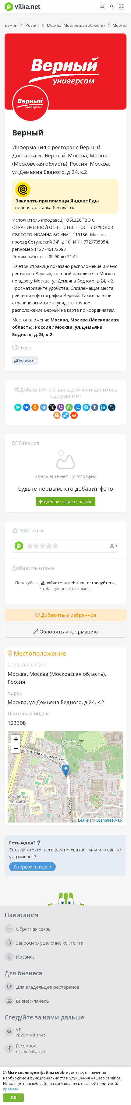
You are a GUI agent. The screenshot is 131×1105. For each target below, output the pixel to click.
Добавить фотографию (67, 501)
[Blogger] (57, 415)
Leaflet (83, 820)
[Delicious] (65, 415)
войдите (53, 582)
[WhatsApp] (69, 407)
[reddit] (74, 415)
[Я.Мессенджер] (18, 407)
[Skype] (86, 407)
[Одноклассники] (35, 407)
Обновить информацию (68, 631)
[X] (52, 407)
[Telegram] (43, 407)
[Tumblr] (94, 407)
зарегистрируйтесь (94, 582)
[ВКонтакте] (26, 407)
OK (13, 1097)
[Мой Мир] (77, 407)
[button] (65, 770)
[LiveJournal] (111, 407)
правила (10, 1089)
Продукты (27, 360)
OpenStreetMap (109, 820)
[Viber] (60, 407)
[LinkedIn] (103, 407)
